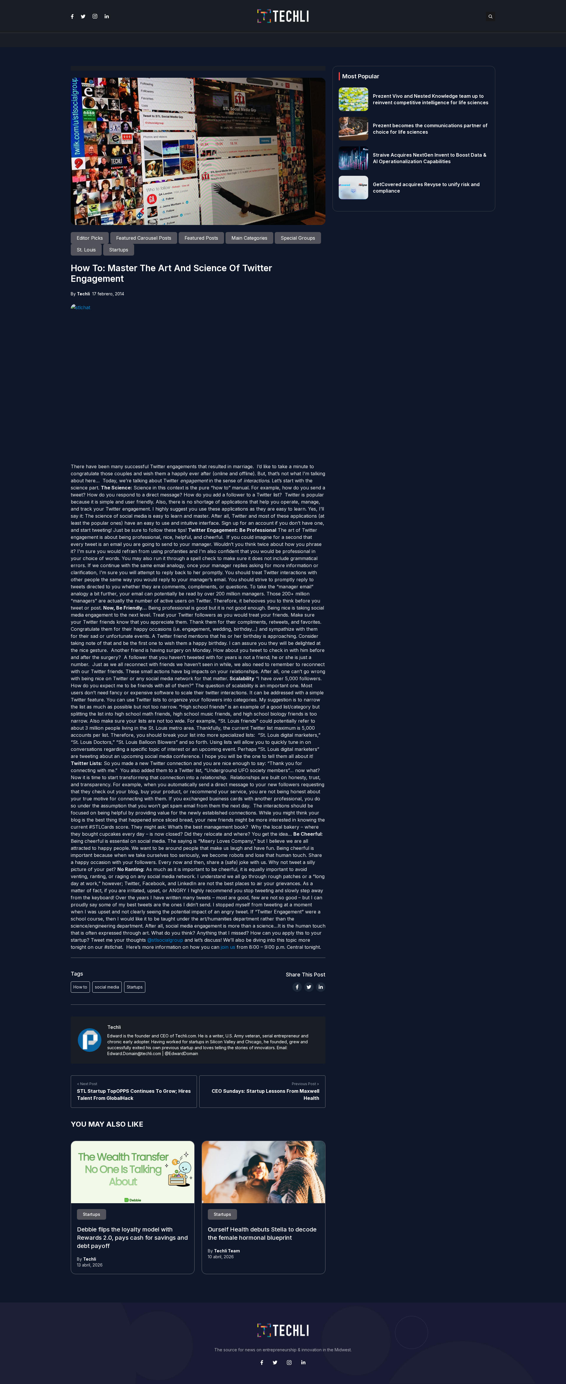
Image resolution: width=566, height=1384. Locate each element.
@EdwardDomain (181, 1053)
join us (228, 947)
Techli (83, 293)
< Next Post (87, 1084)
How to (80, 986)
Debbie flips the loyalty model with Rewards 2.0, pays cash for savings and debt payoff (132, 1238)
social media (107, 986)
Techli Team (227, 1250)
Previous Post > (305, 1084)
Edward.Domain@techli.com (134, 1053)
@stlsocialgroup (165, 940)
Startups (135, 986)
